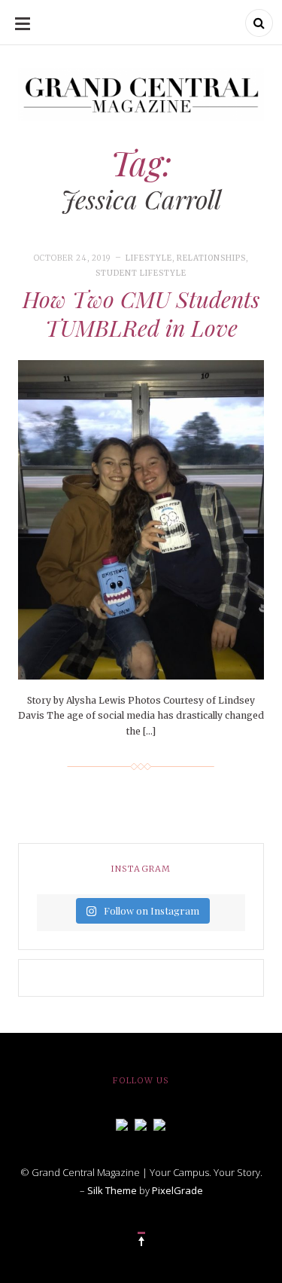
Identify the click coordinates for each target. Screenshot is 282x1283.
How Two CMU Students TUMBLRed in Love (141, 313)
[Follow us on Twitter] (141, 1123)
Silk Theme (112, 1190)
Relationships (211, 258)
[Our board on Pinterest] (159, 1123)
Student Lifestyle (141, 273)
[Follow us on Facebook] (122, 1123)
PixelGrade (177, 1190)
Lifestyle (149, 258)
